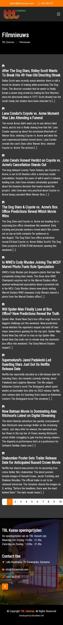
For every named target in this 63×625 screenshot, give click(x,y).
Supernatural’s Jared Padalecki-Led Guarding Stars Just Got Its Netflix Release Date (26, 364)
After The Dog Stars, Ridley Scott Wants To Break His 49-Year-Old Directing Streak (31, 73)
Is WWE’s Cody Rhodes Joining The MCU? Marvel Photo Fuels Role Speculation (31, 264)
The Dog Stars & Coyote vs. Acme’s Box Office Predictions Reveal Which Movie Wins (29, 211)
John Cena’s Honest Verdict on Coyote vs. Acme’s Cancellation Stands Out (31, 162)
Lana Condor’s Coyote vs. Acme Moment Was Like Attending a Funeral (30, 115)
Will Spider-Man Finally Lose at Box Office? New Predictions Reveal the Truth (30, 311)
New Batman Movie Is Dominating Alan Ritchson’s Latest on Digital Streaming (29, 413)
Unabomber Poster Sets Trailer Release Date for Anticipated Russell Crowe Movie (31, 460)
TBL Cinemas (8, 42)
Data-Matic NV (38, 615)
